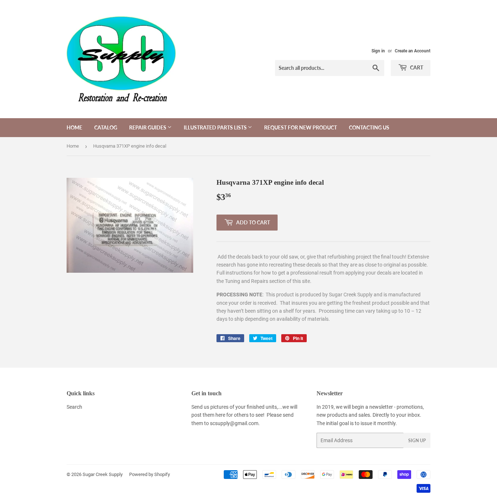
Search (74, 407)
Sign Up (417, 440)
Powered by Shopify (149, 474)
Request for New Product (300, 127)
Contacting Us (369, 127)
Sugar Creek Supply (103, 474)
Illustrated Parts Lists (216, 127)
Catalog (105, 127)
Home (74, 127)
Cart (416, 67)
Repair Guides (148, 127)
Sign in (378, 50)
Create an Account (412, 50)
